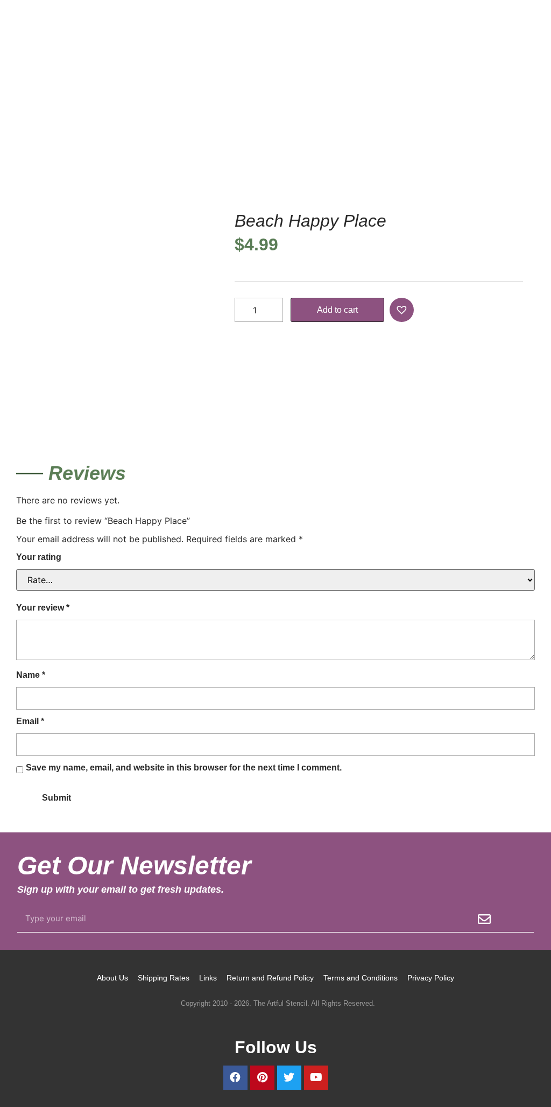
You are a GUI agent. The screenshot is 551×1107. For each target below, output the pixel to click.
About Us (112, 977)
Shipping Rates (163, 977)
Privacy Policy (430, 977)
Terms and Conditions (360, 977)
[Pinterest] (262, 1078)
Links (208, 977)
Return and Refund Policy (270, 977)
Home (27, 152)
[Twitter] (289, 1078)
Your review (42, 607)
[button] (403, 310)
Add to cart (337, 309)
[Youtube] (316, 1078)
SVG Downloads (76, 152)
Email (30, 721)
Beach (126, 152)
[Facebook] (235, 1078)
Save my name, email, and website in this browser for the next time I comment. (184, 767)
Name (30, 674)
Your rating (38, 557)
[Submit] (484, 919)
